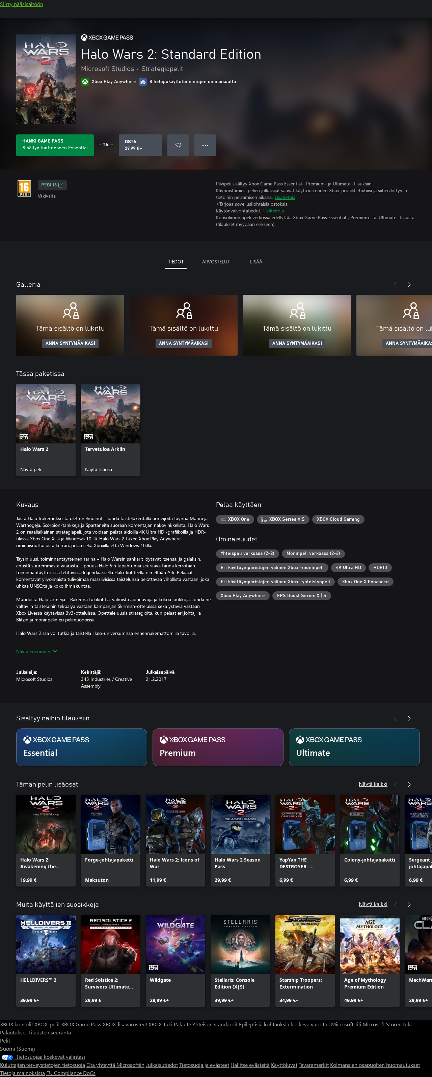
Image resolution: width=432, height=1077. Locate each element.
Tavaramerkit (314, 1064)
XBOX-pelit (47, 1024)
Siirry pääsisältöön (21, 3)
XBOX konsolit (16, 1024)
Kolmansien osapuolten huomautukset (375, 1064)
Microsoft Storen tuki (387, 1024)
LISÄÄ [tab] (256, 261)
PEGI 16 (49, 185)
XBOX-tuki (160, 1024)
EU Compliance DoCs (71, 1072)
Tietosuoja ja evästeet (204, 1064)
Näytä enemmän (33, 651)
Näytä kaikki (373, 783)
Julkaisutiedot (162, 1064)
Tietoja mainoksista (22, 1072)
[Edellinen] (395, 284)
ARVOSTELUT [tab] (216, 261)
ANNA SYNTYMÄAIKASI (70, 343)
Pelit (5, 1040)
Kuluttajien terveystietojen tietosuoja (42, 1064)
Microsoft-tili (346, 1024)
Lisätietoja (285, 197)
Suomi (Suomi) (17, 1048)
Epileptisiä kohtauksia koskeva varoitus (284, 1024)
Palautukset (13, 1032)
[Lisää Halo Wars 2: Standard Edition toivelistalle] (178, 145)
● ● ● (205, 145)
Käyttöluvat (284, 1064)
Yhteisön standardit (215, 1024)
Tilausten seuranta (49, 1032)
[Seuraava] (409, 284)
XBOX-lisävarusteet (125, 1024)
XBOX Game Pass (81, 1024)
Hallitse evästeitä (250, 1064)
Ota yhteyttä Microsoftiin (115, 1064)
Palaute (182, 1024)
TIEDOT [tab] (176, 261)
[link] (46, 430)
